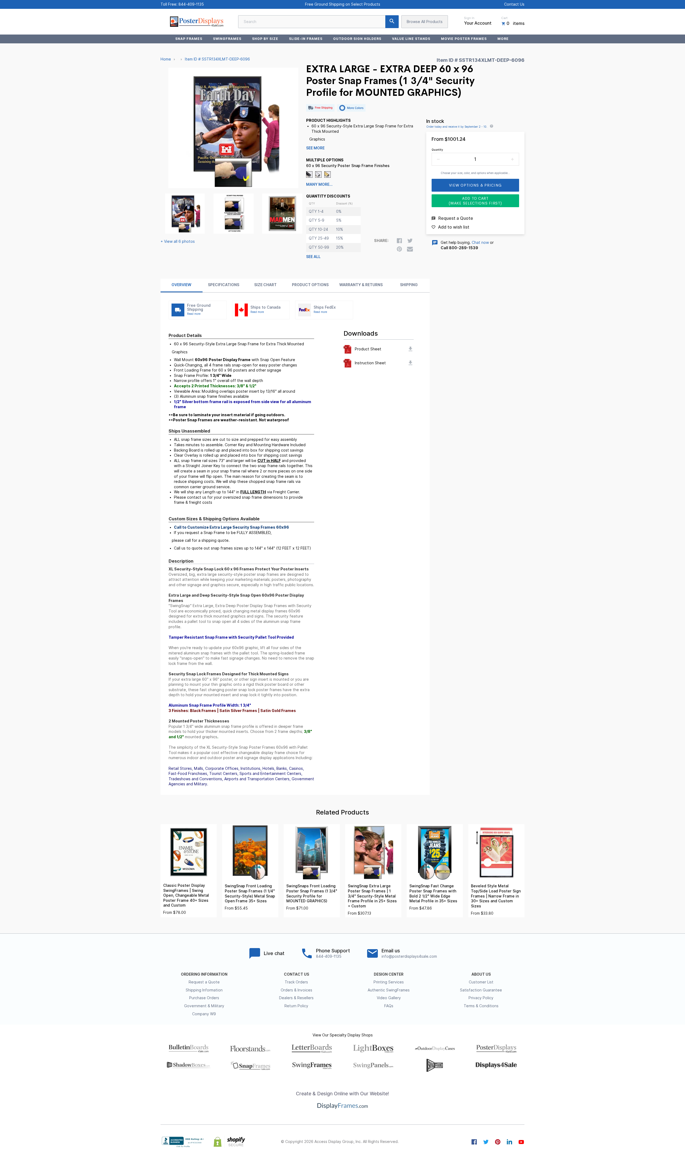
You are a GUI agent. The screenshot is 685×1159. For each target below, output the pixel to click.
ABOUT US (481, 974)
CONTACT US (296, 974)
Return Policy (296, 1006)
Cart (504, 18)
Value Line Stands (411, 39)
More (503, 39)
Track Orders (296, 982)
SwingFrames (227, 39)
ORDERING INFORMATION (204, 974)
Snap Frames (188, 39)
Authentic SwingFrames (389, 990)
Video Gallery (389, 998)
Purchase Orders (204, 998)
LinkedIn (509, 1142)
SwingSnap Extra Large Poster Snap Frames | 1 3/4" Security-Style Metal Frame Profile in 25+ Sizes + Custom (372, 896)
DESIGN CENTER (389, 974)
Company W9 (204, 1014)
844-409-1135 (191, 4)
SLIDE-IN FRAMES (305, 39)
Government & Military (204, 1006)
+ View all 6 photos (178, 241)
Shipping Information (204, 990)
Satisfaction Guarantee (481, 990)
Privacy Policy (481, 998)
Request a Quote (204, 982)
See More (315, 148)
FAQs (388, 1006)
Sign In (469, 18)
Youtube (521, 1142)
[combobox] (318, 21)
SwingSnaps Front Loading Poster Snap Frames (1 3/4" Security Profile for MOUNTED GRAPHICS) (311, 893)
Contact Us (514, 4)
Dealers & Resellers (296, 998)
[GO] (392, 21)
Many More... (319, 184)
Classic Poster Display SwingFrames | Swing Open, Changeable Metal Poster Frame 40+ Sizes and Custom (186, 895)
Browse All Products (425, 22)
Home (166, 59)
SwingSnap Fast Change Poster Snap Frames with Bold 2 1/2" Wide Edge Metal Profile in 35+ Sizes (433, 893)
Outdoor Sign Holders (357, 39)
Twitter (486, 1142)
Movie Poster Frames (464, 39)
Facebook (474, 1142)
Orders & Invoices (296, 990)
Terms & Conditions (481, 1006)
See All (313, 257)
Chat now (480, 242)
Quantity (437, 149)
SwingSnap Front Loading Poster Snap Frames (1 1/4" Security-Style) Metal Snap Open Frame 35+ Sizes (250, 893)
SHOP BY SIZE (265, 39)
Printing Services (389, 982)
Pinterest (497, 1142)
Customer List (481, 982)
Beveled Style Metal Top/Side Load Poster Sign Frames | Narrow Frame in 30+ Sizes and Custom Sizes (496, 896)
